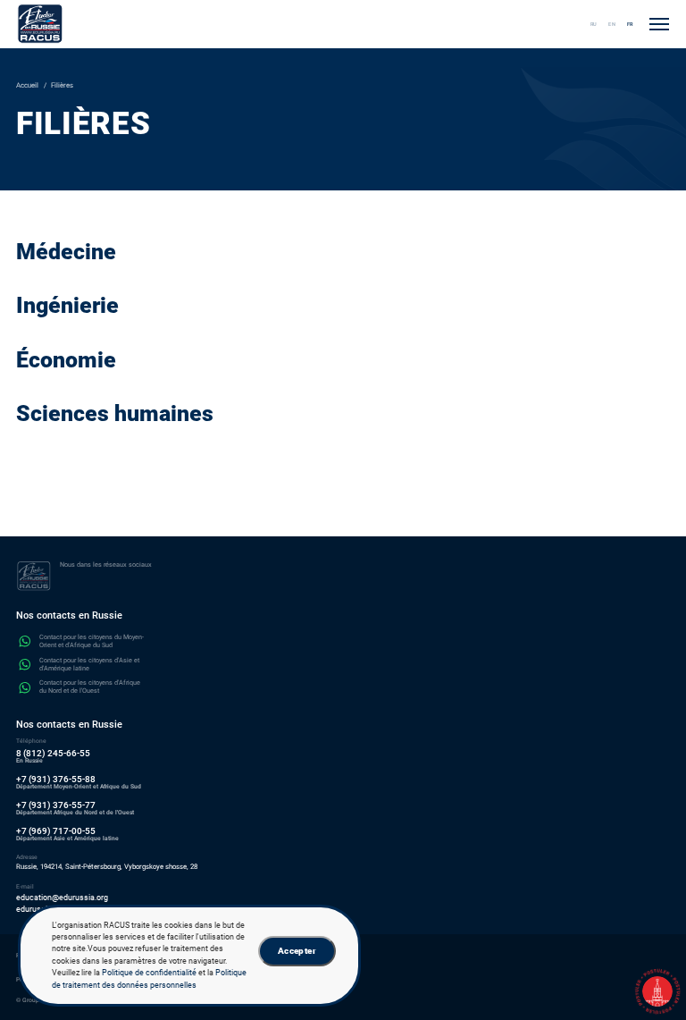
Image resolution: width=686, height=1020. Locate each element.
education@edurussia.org (62, 897)
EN (611, 24)
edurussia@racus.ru (52, 909)
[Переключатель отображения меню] (659, 24)
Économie (66, 360)
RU (594, 24)
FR (630, 24)
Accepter (297, 951)
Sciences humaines (114, 413)
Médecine (66, 252)
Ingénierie (67, 305)
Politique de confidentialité (149, 972)
